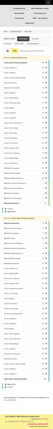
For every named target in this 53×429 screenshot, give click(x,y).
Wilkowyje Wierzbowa (24, 173)
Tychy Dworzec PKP (24, 148)
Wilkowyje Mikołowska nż (24, 178)
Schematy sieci (40, 13)
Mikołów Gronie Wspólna (24, 188)
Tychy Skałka (24, 108)
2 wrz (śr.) (7, 44)
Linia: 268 (27, 31)
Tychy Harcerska (24, 133)
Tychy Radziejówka (24, 158)
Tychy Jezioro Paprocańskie (24, 78)
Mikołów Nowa (24, 238)
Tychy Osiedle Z (24, 73)
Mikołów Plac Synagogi (24, 198)
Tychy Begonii (24, 299)
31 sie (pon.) (23, 39)
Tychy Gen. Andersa (24, 153)
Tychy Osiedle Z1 (24, 68)
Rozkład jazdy (15, 31)
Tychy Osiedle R (24, 118)
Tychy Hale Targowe (24, 334)
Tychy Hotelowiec (24, 138)
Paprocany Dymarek (24, 88)
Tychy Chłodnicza (24, 163)
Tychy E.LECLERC (24, 143)
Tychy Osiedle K (24, 113)
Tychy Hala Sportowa (24, 103)
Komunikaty (19, 13)
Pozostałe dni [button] (32, 44)
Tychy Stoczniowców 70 (24, 123)
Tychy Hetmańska (24, 128)
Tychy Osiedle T (24, 93)
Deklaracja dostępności (39, 426)
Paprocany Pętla (24, 83)
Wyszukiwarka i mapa (40, 8)
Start (6, 31)
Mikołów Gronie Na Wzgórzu (24, 183)
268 (15, 51)
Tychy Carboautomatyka (24, 289)
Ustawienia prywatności (37, 424)
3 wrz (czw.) (19, 44)
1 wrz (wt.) (35, 39)
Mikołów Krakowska (24, 193)
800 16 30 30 (43, 419)
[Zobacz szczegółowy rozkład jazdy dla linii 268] (7, 51)
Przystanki (19, 18)
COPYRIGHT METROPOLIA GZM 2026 (22, 416)
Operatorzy (29, 23)
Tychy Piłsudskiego (24, 98)
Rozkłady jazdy (19, 8)
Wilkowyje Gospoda (24, 168)
